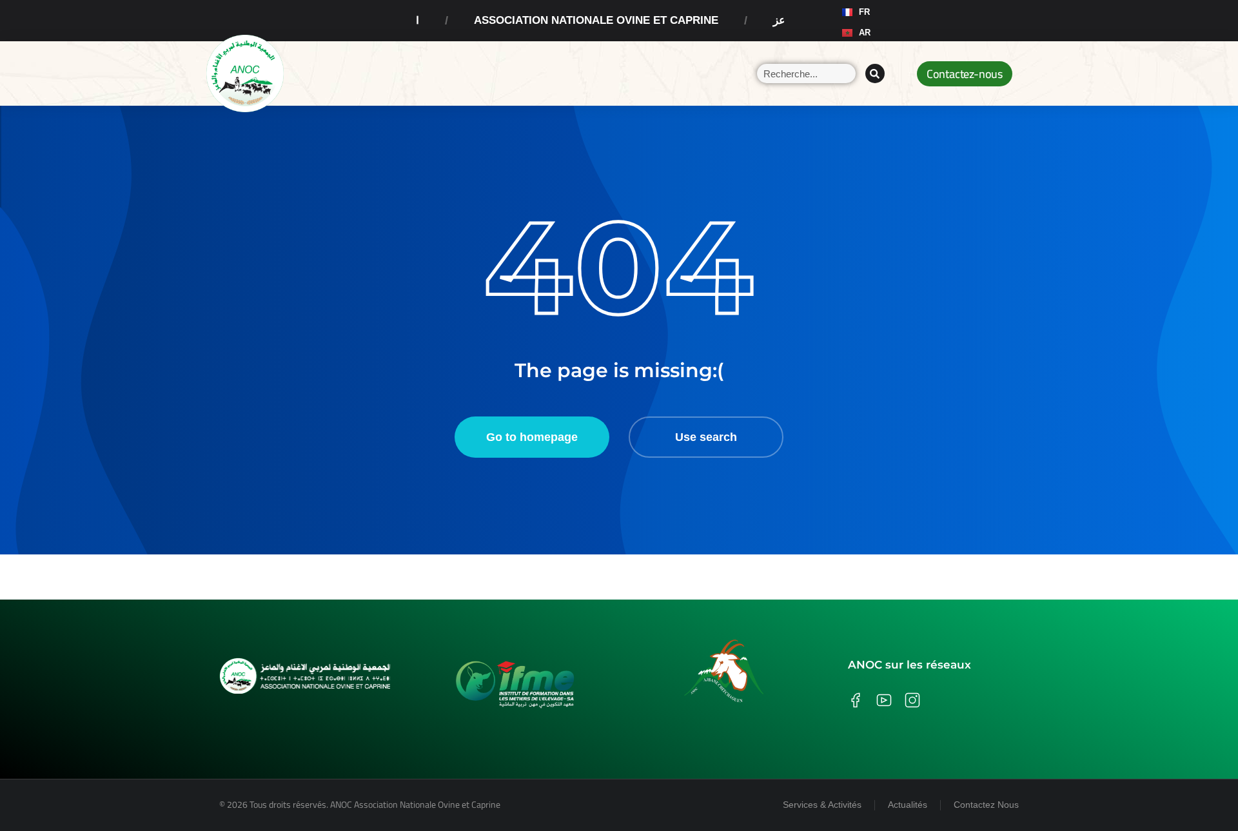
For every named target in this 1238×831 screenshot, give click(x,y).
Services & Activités (822, 804)
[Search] (875, 73)
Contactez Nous (986, 804)
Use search (706, 437)
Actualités (907, 804)
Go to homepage (532, 437)
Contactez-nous (965, 73)
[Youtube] (949, 20)
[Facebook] (900, 20)
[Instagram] (924, 20)
